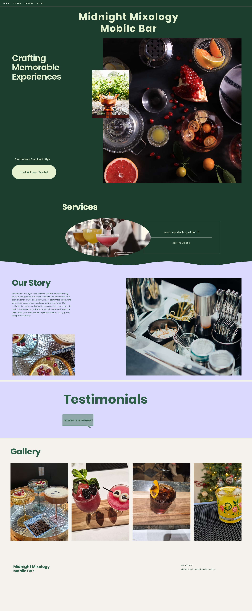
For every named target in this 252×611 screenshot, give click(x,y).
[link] (181, 232)
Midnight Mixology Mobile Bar (31, 569)
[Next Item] (233, 502)
